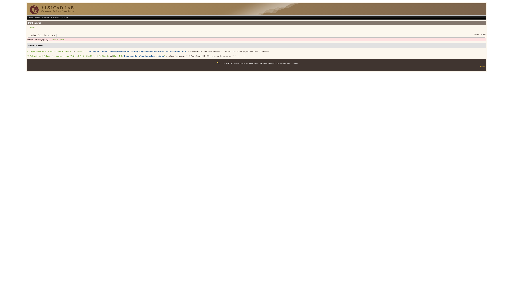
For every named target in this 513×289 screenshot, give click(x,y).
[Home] (34, 13)
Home (31, 17)
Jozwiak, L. (80, 51)
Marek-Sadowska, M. (56, 51)
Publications (55, 17)
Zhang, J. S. (117, 56)
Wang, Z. (105, 56)
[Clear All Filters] (58, 39)
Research (45, 17)
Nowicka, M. (87, 56)
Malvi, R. (97, 56)
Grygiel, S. (77, 56)
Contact (65, 17)
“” (136, 51)
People (37, 17)
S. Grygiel (31, 51)
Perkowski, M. (41, 51)
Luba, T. (68, 51)
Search (32, 27)
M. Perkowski (32, 56)
